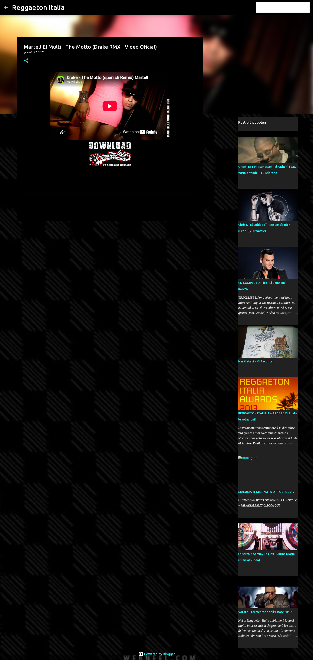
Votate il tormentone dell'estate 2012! (265, 612)
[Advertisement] (110, 257)
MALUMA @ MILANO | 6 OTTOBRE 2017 (266, 492)
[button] (26, 61)
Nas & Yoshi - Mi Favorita (255, 361)
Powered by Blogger (159, 654)
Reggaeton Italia (38, 7)
